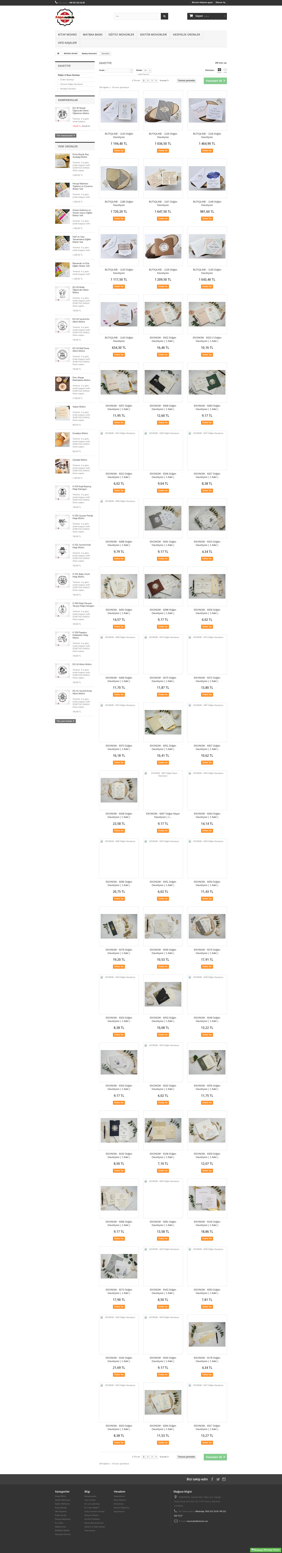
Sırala (101, 70)
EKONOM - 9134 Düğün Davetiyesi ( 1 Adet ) (207, 1223)
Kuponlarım (119, 1511)
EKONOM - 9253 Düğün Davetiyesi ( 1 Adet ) (163, 1019)
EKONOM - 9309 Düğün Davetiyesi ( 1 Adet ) (163, 407)
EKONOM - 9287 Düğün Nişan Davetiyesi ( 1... (163, 815)
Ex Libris (59, 1523)
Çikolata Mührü (80, 460)
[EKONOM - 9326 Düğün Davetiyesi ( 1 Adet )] (207, 586)
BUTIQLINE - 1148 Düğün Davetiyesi (207, 203)
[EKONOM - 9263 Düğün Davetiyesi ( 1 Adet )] (207, 790)
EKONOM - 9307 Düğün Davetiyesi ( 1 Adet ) (207, 747)
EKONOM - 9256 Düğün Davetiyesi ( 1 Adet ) (163, 951)
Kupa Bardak (61, 1508)
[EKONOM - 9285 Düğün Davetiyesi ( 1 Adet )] (119, 858)
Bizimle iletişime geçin (202, 2)
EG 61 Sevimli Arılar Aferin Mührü (82, 692)
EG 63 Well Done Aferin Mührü (81, 349)
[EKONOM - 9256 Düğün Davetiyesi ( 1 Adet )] (163, 926)
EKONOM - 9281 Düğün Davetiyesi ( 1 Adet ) (163, 1223)
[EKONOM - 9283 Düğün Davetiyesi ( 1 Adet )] (207, 382)
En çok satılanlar (92, 1504)
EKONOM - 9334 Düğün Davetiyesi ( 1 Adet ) (163, 1359)
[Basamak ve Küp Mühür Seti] (62, 269)
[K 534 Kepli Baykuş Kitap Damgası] (62, 492)
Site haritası (89, 1531)
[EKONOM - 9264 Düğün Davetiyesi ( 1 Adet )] (163, 1402)
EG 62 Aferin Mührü (82, 664)
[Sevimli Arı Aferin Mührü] (62, 325)
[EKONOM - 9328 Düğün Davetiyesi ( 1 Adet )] (119, 790)
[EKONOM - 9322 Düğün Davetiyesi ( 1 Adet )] (163, 314)
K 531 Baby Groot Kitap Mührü (81, 575)
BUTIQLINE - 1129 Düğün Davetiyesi (163, 271)
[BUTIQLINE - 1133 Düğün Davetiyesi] (119, 246)
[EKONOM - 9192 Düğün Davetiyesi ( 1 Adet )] (119, 1334)
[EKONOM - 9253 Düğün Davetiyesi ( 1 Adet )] (163, 994)
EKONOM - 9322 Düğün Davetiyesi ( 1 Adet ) (163, 339)
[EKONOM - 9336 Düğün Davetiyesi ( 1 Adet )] (163, 450)
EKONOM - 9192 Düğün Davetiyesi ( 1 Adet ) (119, 1359)
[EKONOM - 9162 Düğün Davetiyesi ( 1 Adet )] (119, 1130)
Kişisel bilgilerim (121, 1508)
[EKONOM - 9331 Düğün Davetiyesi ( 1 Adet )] (163, 858)
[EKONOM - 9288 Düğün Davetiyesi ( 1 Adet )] (163, 586)
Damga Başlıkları (62, 1519)
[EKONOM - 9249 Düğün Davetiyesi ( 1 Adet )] (207, 994)
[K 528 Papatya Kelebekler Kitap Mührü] (62, 638)
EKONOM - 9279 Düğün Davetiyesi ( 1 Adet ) (119, 951)
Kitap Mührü (67, 34)
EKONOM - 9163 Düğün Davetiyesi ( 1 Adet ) (163, 1291)
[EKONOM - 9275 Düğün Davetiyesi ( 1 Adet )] (163, 654)
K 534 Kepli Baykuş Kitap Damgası (82, 487)
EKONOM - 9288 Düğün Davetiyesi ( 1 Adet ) (163, 611)
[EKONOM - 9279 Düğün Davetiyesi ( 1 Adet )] (119, 926)
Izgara (219, 72)
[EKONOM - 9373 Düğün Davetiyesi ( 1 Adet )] (119, 722)
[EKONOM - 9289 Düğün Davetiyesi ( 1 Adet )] (119, 518)
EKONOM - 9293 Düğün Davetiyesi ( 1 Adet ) (207, 1291)
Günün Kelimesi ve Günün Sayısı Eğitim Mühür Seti (82, 213)
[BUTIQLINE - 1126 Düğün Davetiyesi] (163, 110)
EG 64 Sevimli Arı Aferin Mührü (81, 320)
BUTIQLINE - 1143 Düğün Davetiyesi (119, 339)
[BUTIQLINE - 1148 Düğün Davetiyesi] (207, 178)
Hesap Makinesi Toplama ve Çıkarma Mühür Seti (83, 186)
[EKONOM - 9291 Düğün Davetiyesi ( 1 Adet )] (163, 518)
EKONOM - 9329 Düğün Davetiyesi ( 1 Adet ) (207, 1155)
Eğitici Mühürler (121, 34)
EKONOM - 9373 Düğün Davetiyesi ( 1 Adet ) (119, 747)
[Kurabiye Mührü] (62, 439)
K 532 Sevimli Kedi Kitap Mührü (82, 546)
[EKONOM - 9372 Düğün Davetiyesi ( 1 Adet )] (207, 654)
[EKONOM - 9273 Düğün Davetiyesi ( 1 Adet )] (119, 1266)
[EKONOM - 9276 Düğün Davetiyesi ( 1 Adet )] (207, 926)
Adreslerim (119, 1504)
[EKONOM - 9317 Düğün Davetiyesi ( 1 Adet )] (207, 1402)
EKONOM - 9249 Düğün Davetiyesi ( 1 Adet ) (207, 1019)
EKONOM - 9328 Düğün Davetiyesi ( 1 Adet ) (119, 815)
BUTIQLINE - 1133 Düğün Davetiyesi (119, 271)
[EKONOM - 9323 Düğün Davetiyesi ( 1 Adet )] (119, 1402)
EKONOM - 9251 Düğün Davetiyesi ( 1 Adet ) (163, 747)
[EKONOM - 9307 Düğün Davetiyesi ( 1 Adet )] (207, 722)
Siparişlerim (119, 1496)
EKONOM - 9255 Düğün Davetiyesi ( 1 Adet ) (207, 1087)
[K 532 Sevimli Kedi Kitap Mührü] (62, 551)
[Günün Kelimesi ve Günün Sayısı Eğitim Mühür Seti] (62, 216)
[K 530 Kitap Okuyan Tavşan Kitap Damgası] (62, 609)
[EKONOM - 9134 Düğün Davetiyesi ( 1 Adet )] (207, 1198)
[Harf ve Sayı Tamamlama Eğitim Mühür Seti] (62, 243)
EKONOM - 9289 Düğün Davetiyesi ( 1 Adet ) (119, 543)
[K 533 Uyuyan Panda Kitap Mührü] (62, 522)
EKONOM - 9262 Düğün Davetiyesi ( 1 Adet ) (119, 611)
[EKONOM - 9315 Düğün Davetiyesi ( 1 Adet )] (207, 518)
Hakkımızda (60, 1527)
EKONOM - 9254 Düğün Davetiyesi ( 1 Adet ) (207, 883)
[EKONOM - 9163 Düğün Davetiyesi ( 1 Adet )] (163, 1266)
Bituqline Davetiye (68, 89)
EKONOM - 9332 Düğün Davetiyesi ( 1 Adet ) (163, 1087)
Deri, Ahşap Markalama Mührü (81, 378)
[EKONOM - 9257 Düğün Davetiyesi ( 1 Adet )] (119, 382)
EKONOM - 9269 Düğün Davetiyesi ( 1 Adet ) (119, 679)
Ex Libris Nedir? (91, 1508)
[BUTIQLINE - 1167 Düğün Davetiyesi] (163, 178)
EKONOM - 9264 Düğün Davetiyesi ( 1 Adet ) (163, 1427)
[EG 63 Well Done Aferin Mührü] (62, 354)
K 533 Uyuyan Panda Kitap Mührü (83, 516)
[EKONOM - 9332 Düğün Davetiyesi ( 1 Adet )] (163, 1062)
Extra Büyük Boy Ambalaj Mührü (81, 155)
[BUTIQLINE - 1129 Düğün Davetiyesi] (163, 246)
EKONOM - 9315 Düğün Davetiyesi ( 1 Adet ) (207, 543)
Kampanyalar (68, 100)
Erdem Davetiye (67, 80)
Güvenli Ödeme (91, 1515)
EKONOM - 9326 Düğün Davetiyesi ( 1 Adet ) (207, 611)
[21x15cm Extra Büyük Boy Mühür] (62, 160)
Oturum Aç (220, 2)
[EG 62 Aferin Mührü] (62, 670)
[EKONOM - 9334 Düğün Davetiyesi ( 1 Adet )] (163, 1334)
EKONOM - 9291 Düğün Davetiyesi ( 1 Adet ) (163, 543)
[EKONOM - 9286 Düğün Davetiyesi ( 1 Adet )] (119, 1198)
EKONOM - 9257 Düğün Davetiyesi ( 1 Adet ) (119, 407)
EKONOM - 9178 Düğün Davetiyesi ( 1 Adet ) (207, 1359)
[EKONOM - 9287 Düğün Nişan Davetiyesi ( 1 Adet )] (163, 790)
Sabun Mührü (79, 406)
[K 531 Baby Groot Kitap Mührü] (62, 580)
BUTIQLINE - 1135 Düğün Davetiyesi (207, 271)
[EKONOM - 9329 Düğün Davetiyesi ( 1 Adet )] (207, 1130)
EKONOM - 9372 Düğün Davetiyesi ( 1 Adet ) (207, 679)
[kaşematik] (82, 17)
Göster (139, 70)
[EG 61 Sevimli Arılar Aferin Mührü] (62, 697)
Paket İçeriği (60, 1515)
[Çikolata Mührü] (62, 466)
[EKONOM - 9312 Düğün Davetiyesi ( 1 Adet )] (119, 450)
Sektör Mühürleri (153, 34)
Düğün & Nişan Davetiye (69, 75)
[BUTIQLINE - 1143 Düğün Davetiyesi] (119, 314)
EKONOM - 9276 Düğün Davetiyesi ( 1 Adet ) (207, 951)
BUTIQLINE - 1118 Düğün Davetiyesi (207, 135)
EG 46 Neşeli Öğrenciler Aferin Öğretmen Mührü (81, 110)
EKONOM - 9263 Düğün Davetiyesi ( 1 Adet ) (207, 815)
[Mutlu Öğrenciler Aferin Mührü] (62, 293)
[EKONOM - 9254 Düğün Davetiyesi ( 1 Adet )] (207, 858)
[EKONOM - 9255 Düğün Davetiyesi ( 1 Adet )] (207, 1062)
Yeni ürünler (68, 146)
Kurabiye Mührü (80, 433)
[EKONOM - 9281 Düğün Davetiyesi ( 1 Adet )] (163, 1198)
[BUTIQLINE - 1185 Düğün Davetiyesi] (119, 178)
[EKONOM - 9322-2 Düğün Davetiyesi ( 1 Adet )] (207, 314)
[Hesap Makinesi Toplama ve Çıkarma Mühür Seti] (62, 190)
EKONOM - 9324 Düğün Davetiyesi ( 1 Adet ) (119, 1019)
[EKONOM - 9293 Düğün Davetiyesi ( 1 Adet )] (207, 1266)
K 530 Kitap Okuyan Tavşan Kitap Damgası (83, 604)
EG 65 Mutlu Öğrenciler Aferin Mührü (81, 290)
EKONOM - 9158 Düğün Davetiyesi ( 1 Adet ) (163, 1155)
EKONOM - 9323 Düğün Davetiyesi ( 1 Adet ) (119, 1427)
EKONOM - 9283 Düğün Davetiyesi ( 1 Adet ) (207, 407)
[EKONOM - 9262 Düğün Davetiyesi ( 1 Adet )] (119, 586)
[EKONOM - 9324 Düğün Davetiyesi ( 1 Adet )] (119, 994)
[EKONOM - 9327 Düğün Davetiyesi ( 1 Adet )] (207, 450)
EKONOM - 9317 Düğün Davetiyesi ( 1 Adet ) (207, 1427)
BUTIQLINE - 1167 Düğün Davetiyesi (163, 203)
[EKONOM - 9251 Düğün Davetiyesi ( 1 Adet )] (163, 722)
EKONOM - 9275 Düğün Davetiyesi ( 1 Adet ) (163, 679)
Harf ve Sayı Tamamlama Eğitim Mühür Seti (82, 239)
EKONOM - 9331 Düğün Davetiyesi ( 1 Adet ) (163, 883)
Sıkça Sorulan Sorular (94, 1511)
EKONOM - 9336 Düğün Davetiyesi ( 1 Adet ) (163, 475)
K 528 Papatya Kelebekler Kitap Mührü (80, 635)
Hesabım (119, 1491)
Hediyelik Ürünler (186, 34)
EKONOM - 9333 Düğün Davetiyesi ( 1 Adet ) (119, 1087)
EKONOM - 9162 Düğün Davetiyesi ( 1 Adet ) (119, 1155)
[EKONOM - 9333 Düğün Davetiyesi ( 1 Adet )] (119, 1062)
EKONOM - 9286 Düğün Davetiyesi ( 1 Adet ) (119, 1223)
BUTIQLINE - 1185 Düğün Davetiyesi (119, 203)
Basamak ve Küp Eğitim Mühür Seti (81, 264)
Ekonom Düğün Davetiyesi (71, 84)
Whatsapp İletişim (271, 1550)
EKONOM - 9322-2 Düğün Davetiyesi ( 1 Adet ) (207, 339)
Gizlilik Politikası (92, 1519)
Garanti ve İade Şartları (94, 1527)
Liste (225, 72)
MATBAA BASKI (93, 34)
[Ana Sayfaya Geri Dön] (58, 53)
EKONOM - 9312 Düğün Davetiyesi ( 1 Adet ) (119, 475)
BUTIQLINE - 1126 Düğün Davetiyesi (163, 135)
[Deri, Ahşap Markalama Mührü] (62, 384)
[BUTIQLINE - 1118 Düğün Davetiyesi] (207, 110)
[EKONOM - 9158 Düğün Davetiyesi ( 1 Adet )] (163, 1130)
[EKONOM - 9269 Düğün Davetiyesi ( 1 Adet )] (119, 654)
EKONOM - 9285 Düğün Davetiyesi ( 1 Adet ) (119, 883)
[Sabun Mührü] (62, 413)
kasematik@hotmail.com (197, 1521)
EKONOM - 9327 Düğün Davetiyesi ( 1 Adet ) (207, 475)
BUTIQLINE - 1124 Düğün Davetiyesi (119, 135)
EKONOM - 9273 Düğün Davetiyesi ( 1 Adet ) (119, 1291)
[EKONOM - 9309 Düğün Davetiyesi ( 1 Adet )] (163, 382)
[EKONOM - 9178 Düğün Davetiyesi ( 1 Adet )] (207, 1334)
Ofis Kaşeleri (67, 42)
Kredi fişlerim (120, 1500)
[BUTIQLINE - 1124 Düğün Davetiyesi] (119, 110)
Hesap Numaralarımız (94, 1523)
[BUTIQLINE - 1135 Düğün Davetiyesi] (207, 246)
